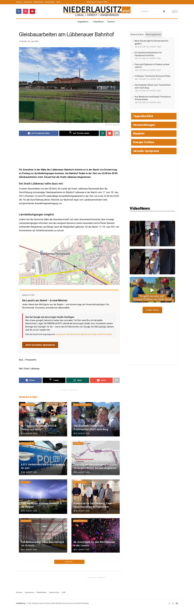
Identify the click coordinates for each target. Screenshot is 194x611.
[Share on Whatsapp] (103, 133)
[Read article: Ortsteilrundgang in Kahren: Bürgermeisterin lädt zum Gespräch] (43, 574)
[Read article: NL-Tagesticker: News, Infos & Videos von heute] (43, 419)
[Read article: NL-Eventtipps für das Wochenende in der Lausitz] (95, 535)
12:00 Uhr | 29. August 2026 (149, 47)
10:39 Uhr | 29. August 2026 (149, 91)
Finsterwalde (80, 598)
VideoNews (98, 21)
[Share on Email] (110, 133)
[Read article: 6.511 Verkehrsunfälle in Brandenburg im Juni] (43, 458)
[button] (152, 233)
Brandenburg (27, 405)
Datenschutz (50, 2)
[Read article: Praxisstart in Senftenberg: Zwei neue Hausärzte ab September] (95, 496)
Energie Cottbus (143, 142)
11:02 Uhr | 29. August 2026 (149, 70)
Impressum (28, 2)
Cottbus (25, 482)
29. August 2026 (29, 433)
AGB (58, 2)
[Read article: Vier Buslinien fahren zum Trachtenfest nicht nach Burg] (95, 419)
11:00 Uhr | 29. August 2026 (149, 79)
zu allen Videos (152, 310)
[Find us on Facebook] (18, 11)
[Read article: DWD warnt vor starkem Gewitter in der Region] (43, 496)
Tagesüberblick (143, 116)
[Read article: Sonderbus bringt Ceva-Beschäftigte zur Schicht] (43, 535)
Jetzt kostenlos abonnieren (40, 345)
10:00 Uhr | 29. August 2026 (149, 103)
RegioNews (83, 21)
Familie (24, 598)
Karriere (19, 2)
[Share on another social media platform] (116, 133)
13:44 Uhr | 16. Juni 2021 (29, 41)
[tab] (137, 34)
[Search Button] (165, 11)
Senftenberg (80, 482)
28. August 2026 (29, 472)
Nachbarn (26, 521)
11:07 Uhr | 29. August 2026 (149, 58)
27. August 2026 (29, 550)
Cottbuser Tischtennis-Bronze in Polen (152, 76)
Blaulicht (138, 133)
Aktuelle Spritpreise (146, 151)
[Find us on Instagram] (25, 11)
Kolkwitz (78, 443)
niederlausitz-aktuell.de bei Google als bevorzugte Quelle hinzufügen (84, 334)
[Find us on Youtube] (32, 11)
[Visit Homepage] (97, 11)
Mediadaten (38, 2)
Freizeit (77, 560)
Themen (111, 21)
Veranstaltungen (144, 124)
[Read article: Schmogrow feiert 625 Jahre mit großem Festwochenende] (95, 574)
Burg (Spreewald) (82, 405)
